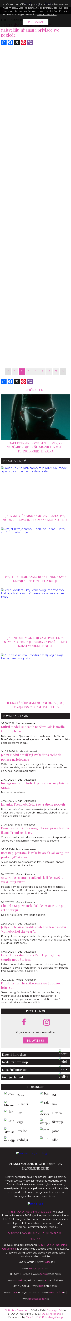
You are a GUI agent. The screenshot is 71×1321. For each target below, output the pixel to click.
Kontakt (36, 1239)
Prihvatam (35, 21)
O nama (13, 1232)
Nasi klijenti (52, 1232)
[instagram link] (46, 1022)
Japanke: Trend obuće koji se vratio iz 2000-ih (33, 804)
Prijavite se (35, 1040)
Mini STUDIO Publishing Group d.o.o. (30, 1211)
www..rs (45, 1261)
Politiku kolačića (47, 14)
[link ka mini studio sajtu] (36, 1203)
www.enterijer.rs (45, 1285)
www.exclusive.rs (50, 1280)
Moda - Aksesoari (26, 723)
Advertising (31, 1232)
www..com (35, 1268)
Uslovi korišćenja (52, 1313)
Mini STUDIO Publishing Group (44, 1317)
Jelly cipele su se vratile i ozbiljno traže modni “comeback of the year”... (33, 929)
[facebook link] (24, 1022)
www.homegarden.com (21, 1292)
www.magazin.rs (46, 1274)
